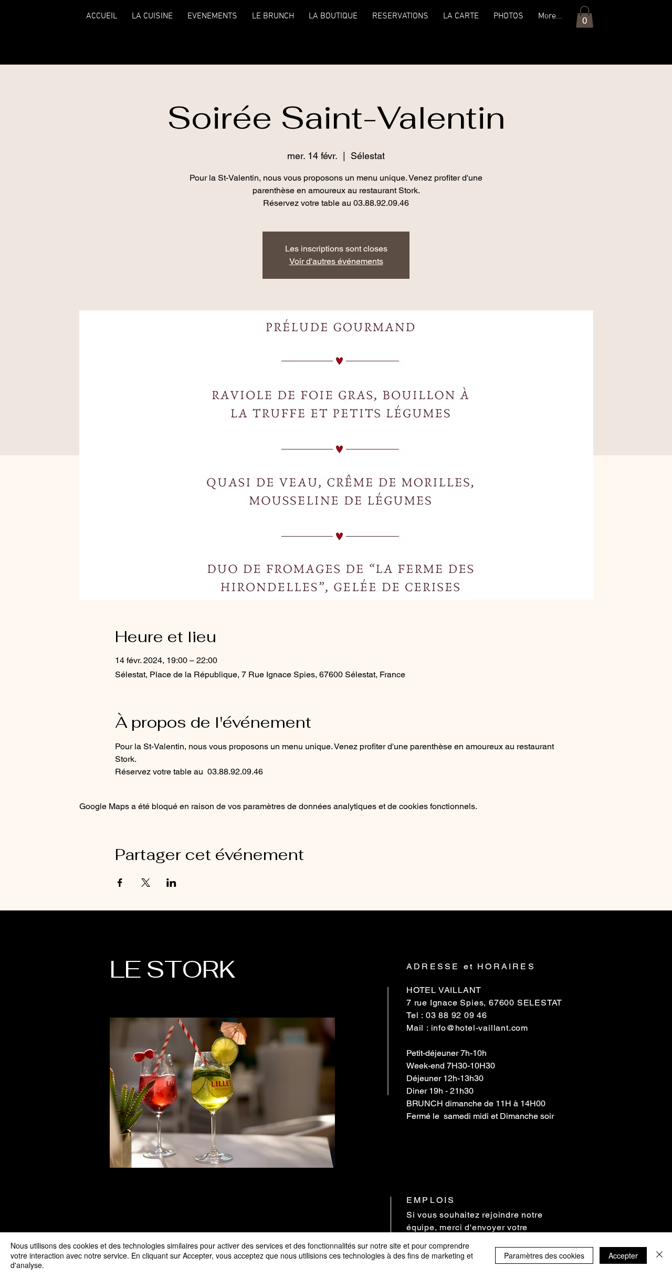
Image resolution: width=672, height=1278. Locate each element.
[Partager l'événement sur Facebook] (120, 882)
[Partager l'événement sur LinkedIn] (171, 882)
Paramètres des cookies (544, 1255)
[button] (584, 17)
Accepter (623, 1255)
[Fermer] (659, 1255)
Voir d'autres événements (336, 261)
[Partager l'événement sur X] (146, 882)
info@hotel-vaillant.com (479, 1028)
